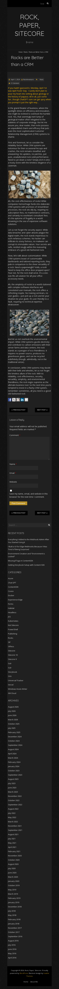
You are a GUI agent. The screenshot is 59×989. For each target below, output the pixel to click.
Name (13, 464)
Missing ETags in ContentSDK (20, 560)
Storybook (12, 672)
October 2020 (13, 860)
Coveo (11, 591)
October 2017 (13, 932)
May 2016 (12, 953)
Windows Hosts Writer (17, 689)
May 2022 (12, 817)
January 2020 (13, 881)
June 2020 (12, 872)
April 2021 (12, 847)
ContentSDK (13, 587)
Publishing (12, 633)
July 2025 (11, 728)
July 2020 (11, 868)
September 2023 (15, 775)
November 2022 (15, 796)
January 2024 (13, 766)
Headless (12, 612)
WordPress (24, 973)
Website (13, 481)
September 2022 (15, 804)
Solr (9, 663)
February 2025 (14, 732)
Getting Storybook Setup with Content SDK (26, 565)
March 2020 (13, 877)
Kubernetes (13, 621)
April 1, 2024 (15, 80)
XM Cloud (12, 693)
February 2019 (14, 898)
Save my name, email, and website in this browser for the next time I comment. (28, 495)
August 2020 (13, 864)
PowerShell (13, 629)
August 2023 (13, 779)
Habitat (11, 608)
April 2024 (12, 753)
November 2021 (15, 826)
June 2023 (12, 787)
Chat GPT (12, 582)
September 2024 (15, 745)
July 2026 (11, 711)
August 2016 (13, 940)
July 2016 (11, 945)
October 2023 (13, 770)
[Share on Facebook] (9, 399)
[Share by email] (26, 399)
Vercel (10, 684)
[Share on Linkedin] (22, 399)
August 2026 (13, 707)
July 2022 (11, 813)
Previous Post (19, 410)
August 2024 (13, 749)
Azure (10, 578)
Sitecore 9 (12, 659)
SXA (9, 676)
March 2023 (13, 792)
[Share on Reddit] (18, 399)
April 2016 (12, 957)
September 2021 (15, 830)
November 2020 (15, 855)
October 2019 (13, 885)
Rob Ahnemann (28, 80)
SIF (9, 642)
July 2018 (11, 911)
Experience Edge (15, 599)
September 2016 (15, 936)
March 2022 (13, 821)
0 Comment (15, 83)
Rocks (25, 52)
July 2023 (11, 783)
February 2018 (14, 919)
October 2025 (13, 724)
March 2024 (13, 758)
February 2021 (14, 851)
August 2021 (13, 834)
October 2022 (13, 800)
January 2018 (13, 923)
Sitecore (11, 650)
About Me (34, 982)
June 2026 (12, 715)
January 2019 (13, 902)
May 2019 (12, 889)
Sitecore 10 (13, 655)
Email (12, 473)
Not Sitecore (13, 625)
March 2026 (13, 719)
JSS (9, 616)
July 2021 (11, 838)
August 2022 (13, 809)
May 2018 (12, 915)
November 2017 (15, 928)
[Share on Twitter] (14, 399)
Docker (11, 595)
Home (20, 52)
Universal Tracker (15, 680)
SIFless (11, 646)
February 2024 (14, 762)
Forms (10, 604)
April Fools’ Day (19, 90)
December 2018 (14, 906)
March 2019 (13, 894)
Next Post (41, 410)
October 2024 (13, 741)
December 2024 (14, 736)
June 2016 (12, 949)
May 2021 (12, 843)
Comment (14, 435)
